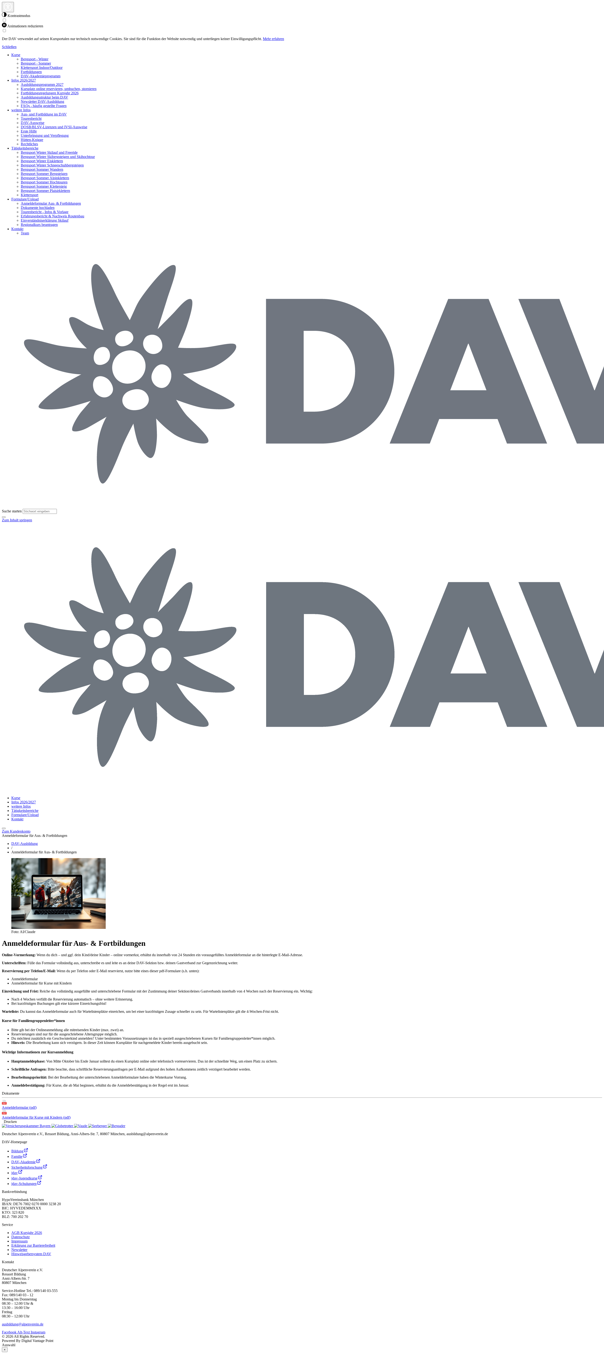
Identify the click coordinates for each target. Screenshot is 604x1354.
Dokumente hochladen (38, 208)
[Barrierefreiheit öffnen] (8, 7)
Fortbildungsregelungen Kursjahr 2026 (50, 93)
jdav (14, 1173)
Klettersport (29, 195)
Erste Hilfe (29, 131)
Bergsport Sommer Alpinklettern (45, 178)
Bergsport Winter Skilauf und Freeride (49, 152)
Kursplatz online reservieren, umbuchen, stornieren (58, 89)
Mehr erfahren (273, 39)
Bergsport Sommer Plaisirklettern (45, 191)
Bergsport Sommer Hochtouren (44, 182)
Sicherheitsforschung (26, 1167)
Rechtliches (29, 144)
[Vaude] (81, 1126)
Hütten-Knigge (32, 140)
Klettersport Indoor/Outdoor (42, 68)
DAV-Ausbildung (24, 844)
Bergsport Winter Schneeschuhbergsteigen (52, 165)
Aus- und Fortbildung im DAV (44, 114)
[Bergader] (116, 1126)
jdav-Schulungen (24, 1184)
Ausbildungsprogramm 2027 (42, 85)
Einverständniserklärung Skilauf (44, 220)
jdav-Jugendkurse (24, 1178)
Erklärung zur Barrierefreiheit (33, 1245)
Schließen (9, 47)
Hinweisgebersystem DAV (31, 1254)
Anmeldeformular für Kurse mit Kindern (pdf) (36, 1117)
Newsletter (19, 1250)
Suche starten (12, 511)
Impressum (19, 1241)
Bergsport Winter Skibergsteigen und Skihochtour (58, 157)
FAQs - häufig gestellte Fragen (44, 106)
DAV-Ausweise (32, 123)
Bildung (17, 1151)
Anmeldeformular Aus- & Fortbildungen (51, 203)
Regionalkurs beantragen (39, 225)
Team (25, 233)
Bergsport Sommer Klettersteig (44, 186)
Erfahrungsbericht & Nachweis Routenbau (52, 216)
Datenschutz (20, 1237)
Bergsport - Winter (34, 59)
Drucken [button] (9, 1122)
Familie (16, 1157)
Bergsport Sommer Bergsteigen (44, 174)
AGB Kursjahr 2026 (26, 1233)
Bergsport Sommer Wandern (42, 169)
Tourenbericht (31, 118)
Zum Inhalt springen (17, 520)
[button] (4, 517)
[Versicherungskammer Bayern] (26, 1126)
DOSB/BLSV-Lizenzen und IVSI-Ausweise (54, 127)
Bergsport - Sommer (36, 63)
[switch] (4, 20)
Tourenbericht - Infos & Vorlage (44, 212)
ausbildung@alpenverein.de (22, 1324)
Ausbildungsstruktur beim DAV (44, 97)
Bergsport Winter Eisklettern (42, 161)
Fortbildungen (31, 72)
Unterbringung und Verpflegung (45, 135)
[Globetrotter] (62, 1126)
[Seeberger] (98, 1126)
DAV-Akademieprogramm (40, 76)
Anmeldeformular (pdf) (19, 1107)
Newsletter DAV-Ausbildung (42, 102)
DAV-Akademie (23, 1162)
